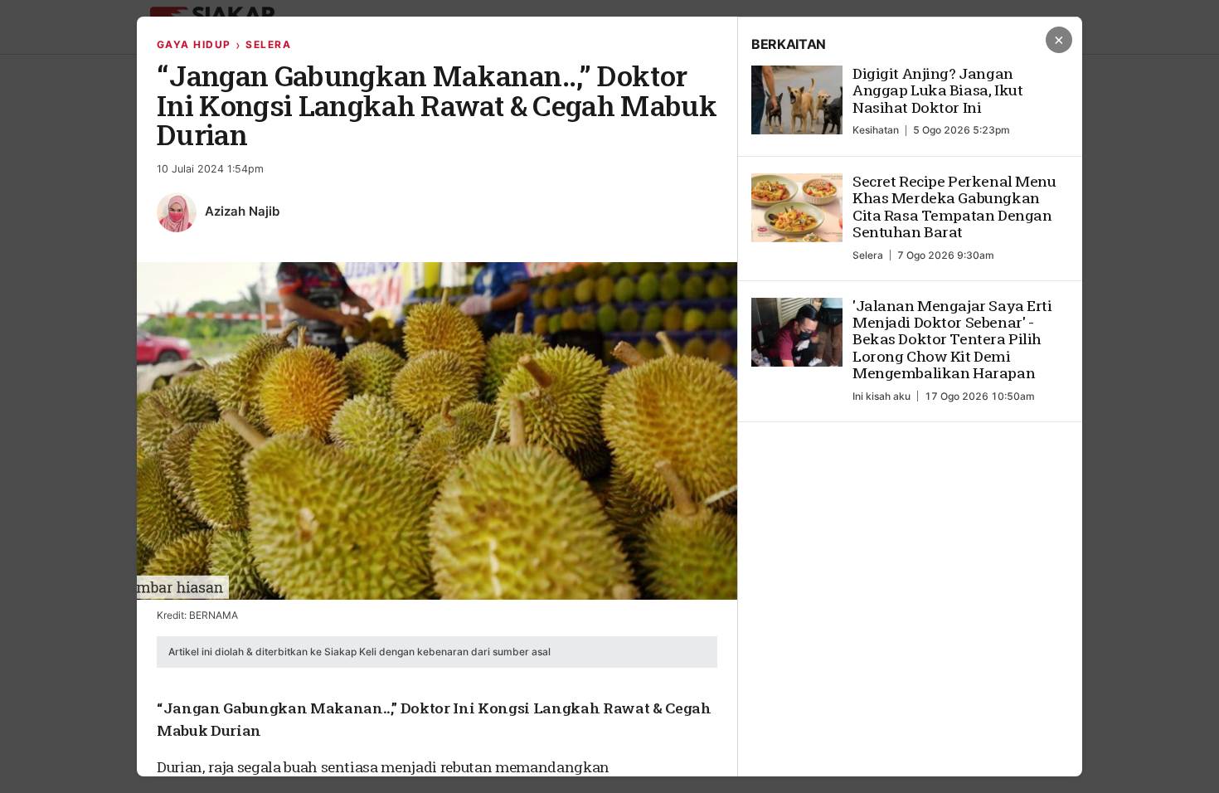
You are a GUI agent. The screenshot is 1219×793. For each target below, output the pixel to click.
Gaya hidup (194, 44)
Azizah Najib (242, 211)
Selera (268, 44)
